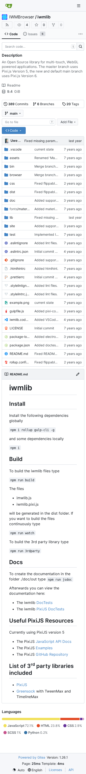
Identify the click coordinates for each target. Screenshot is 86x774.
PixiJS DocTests (50, 609)
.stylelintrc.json (20, 294)
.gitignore (17, 260)
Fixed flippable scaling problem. (58, 183)
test (12, 234)
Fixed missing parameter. (43, 141)
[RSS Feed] (7, 24)
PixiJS (22, 684)
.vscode (16, 149)
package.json (20, 345)
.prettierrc (17, 277)
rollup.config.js (20, 362)
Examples (44, 648)
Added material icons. (50, 209)
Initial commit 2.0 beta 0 (52, 251)
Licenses (55, 770)
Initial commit (44, 328)
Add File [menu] (67, 122)
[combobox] (28, 122)
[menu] (18, 770)
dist (12, 192)
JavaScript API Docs (53, 641)
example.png (19, 302)
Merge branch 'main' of (52, 166)
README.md (19, 354)
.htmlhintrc (17, 268)
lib (11, 217)
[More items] (80, 34)
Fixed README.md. (48, 354)
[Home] (8, 6)
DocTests (44, 602)
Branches (45, 104)
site (12, 226)
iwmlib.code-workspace (20, 320)
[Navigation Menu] (79, 5)
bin (12, 166)
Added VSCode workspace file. (57, 320)
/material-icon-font (20, 209)
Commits (18, 104)
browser (16, 175)
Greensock (26, 691)
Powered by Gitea (31, 757)
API (71, 770)
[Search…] (80, 46)
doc (12, 200)
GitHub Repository (52, 654)
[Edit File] (77, 374)
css (12, 183)
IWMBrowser (21, 17)
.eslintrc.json (19, 251)
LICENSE (16, 328)
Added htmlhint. (46, 268)
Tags (73, 104)
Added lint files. (46, 243)
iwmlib (43, 17)
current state (44, 149)
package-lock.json (20, 337)
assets (14, 158)
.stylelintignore (20, 285)
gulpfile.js (17, 311)
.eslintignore (19, 243)
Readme (13, 85)
